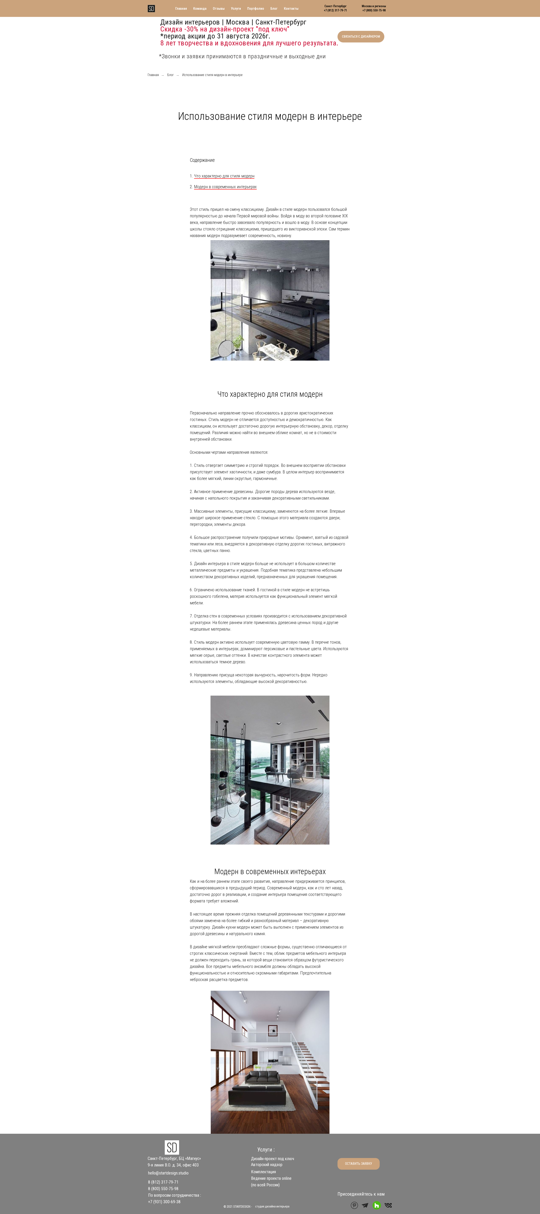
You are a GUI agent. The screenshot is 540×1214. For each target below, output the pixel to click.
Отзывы (219, 9)
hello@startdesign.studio (168, 1173)
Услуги (236, 9)
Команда (200, 9)
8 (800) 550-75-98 (163, 1188)
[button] (361, 36)
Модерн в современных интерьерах (225, 186)
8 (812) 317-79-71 (163, 1182)
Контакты (291, 9)
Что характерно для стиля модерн (224, 175)
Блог (274, 9)
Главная (181, 9)
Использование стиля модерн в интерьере (212, 75)
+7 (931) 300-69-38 (164, 1201)
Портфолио (255, 9)
